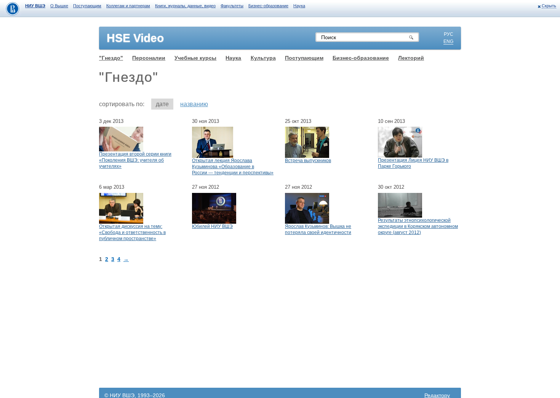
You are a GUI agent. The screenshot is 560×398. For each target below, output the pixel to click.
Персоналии (148, 58)
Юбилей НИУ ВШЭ (212, 226)
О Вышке (59, 5)
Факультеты (232, 5)
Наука (299, 5)
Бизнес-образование (268, 5)
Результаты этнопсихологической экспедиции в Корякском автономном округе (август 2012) (418, 226)
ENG (448, 41)
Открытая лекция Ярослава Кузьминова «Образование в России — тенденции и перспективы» (233, 166)
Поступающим (87, 5)
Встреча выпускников (308, 160)
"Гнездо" (111, 58)
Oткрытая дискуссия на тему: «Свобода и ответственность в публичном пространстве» (132, 232)
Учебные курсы (195, 58)
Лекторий (411, 58)
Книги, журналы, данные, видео (185, 5)
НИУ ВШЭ (35, 5)
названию (194, 104)
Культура (263, 58)
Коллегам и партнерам (128, 5)
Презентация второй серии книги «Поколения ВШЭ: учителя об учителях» (135, 160)
